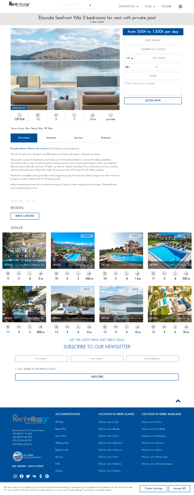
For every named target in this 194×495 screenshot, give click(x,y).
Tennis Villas (60, 436)
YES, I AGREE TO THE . (37, 369)
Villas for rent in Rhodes (109, 429)
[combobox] (127, 66)
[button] (180, 6)
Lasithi (100, 22)
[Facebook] (21, 476)
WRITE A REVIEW (24, 216)
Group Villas (24, 128)
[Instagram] (15, 476)
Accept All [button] (179, 488)
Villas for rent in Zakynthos (110, 443)
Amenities (51, 138)
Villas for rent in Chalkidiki (153, 429)
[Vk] (34, 476)
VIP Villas (48, 128)
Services (78, 138)
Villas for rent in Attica (152, 422)
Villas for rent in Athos (151, 450)
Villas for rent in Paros (108, 457)
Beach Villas (37, 128)
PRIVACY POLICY (47, 369)
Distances (106, 138)
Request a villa (61, 450)
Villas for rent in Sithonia (152, 443)
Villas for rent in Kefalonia (110, 464)
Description (24, 138)
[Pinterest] (47, 476)
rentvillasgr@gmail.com (22, 444)
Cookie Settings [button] (153, 488)
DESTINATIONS (127, 6)
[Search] (90, 5)
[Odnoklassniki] (41, 476)
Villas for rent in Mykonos (110, 450)
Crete (93, 22)
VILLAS (148, 6)
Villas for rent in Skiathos (109, 471)
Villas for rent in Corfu (108, 436)
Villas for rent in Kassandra (154, 436)
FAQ (57, 464)
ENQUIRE (166, 6)
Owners (58, 471)
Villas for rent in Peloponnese (154, 457)
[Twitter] (28, 476)
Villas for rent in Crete (108, 422)
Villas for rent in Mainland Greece (157, 464)
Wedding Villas (62, 443)
